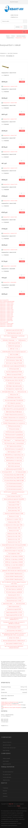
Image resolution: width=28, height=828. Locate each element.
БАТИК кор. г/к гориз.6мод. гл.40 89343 (14, 559)
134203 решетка (22, 340)
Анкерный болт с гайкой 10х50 (8, 105)
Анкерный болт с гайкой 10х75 (8, 121)
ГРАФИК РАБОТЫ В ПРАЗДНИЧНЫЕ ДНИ (9, 702)
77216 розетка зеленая (14, 429)
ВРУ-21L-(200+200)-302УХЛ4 (14, 567)
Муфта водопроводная (14, 606)
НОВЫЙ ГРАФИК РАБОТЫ (6, 703)
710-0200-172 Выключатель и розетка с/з (14, 420)
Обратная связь (6, 780)
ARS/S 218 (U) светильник (14, 463)
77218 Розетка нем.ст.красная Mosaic (14, 431)
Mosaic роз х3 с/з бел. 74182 (14, 533)
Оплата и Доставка (7, 777)
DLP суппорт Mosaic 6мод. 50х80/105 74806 (14, 480)
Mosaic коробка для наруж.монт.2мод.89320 (14, 499)
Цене (9, 53)
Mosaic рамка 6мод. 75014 (14, 510)
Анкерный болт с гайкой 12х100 (9, 154)
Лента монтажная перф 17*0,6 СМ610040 (14, 400)
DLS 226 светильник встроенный (14, 486)
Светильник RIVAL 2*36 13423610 (14, 630)
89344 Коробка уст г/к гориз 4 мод (14, 457)
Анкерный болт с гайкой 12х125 (9, 170)
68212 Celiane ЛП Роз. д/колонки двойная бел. (14, 409)
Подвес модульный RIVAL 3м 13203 (14, 615)
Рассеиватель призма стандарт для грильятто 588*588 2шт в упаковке (14, 623)
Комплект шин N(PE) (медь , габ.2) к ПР (14, 586)
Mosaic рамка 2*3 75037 (14, 504)
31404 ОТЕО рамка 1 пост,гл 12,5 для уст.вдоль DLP (14, 351)
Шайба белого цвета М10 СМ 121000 (14, 330)
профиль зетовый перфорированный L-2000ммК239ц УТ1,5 (14, 618)
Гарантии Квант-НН (7, 763)
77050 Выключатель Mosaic (14, 426)
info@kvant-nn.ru (4, 725)
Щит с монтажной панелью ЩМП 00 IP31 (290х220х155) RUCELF (14, 647)
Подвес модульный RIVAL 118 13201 (14, 612)
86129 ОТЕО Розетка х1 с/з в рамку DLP (14, 449)
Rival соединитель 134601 (14, 553)
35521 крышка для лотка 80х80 (14, 357)
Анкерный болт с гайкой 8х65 (8, 285)
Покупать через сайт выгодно (9, 747)
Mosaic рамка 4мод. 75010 (14, 507)
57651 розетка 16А (21, 391)
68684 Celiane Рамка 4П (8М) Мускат (14, 411)
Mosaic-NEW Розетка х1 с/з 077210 (14, 547)
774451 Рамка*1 (7, 440)
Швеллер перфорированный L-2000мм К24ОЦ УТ (14, 640)
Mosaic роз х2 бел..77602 (14, 522)
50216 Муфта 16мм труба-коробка (14, 386)
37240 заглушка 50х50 (14, 368)
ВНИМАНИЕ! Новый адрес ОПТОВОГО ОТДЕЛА (11, 704)
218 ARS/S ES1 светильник (14, 346)
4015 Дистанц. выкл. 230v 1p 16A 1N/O (14, 380)
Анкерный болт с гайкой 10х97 (8, 138)
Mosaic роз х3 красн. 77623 (14, 527)
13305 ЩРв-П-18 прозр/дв (8, 340)
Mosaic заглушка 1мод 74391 (14, 496)
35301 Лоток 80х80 (14, 354)
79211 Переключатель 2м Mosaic (14, 446)
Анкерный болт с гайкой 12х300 (9, 203)
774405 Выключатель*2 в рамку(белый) (14, 437)
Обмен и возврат (6, 758)
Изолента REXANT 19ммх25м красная (14, 579)
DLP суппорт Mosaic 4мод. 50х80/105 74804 (14, 477)
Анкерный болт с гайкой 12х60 (8, 219)
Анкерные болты (10, 37)
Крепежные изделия (21, 36)
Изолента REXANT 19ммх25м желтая (14, 573)
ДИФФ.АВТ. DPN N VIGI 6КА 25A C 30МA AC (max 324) (14, 570)
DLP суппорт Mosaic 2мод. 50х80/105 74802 (14, 474)
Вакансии (5, 790)
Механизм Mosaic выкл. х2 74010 (14, 597)
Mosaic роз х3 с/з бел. (14, 530)
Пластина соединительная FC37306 (14, 371)
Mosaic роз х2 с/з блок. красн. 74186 (14, 524)
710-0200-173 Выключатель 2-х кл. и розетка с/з (14, 423)
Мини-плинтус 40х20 (7, 603)
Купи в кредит (6, 761)
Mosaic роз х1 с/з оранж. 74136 (14, 519)
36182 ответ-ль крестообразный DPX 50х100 (14, 366)
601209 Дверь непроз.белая (14, 397)
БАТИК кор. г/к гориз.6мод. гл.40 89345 (14, 562)
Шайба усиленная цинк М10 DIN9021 (14, 469)
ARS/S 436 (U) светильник (14, 466)
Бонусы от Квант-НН (7, 742)
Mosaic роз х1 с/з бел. (14, 516)
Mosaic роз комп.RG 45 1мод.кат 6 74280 (14, 513)
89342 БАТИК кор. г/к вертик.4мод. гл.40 (14, 454)
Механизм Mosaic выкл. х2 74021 (14, 600)
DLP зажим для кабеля (21, 471)
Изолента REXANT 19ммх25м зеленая (14, 576)
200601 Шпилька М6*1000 (14, 343)
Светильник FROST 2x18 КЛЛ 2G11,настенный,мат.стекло (14, 627)
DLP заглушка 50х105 (7, 471)
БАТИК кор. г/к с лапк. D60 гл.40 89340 (14, 565)
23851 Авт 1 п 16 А (14, 348)
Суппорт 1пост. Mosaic (14, 637)
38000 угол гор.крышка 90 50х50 (14, 374)
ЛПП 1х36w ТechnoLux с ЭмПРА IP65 (14, 589)
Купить (22, 81)
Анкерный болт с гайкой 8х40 (8, 268)
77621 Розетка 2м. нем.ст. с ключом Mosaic (14, 443)
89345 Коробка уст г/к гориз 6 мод (14, 460)
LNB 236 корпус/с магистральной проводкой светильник (14, 492)
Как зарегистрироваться (8, 771)
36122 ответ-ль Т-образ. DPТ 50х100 (14, 363)
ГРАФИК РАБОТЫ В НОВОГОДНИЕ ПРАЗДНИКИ (11, 707)
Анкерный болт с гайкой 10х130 (9, 89)
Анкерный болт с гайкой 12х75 (8, 236)
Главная (8, 36)
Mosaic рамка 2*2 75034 (14, 502)
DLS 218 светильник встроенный (14, 483)
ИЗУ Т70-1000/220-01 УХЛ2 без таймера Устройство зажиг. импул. (14, 583)
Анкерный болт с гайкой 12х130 (9, 187)
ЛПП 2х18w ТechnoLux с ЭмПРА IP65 (14, 592)
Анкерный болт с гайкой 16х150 (9, 252)
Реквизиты (5, 796)
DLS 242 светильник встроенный (14, 489)
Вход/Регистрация (14, 1)
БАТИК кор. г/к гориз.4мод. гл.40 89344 (14, 556)
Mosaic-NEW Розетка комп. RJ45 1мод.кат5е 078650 (14, 545)
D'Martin (18, 806)
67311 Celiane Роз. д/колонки (14, 403)
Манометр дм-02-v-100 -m (14, 595)
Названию (15, 53)
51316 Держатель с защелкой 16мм (14, 388)
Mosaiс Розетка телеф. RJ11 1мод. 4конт (14, 550)
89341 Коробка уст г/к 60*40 (14, 451)
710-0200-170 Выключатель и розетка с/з (14, 414)
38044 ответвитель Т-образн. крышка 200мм (14, 377)
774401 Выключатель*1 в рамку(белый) (14, 434)
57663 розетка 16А (14, 394)
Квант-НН (11, 803)
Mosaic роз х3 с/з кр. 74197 (14, 539)
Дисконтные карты (7, 745)
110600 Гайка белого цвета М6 (14, 333)
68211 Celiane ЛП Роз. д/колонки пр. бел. (14, 406)
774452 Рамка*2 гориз (19, 440)
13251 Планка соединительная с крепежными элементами (14, 336)
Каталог (13, 36)
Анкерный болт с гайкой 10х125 (9, 72)
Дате (11, 53)
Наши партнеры (6, 750)
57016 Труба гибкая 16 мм (8, 391)
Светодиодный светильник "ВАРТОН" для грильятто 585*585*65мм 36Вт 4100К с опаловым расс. (14, 634)
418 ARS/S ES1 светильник (14, 383)
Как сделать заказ (7, 774)
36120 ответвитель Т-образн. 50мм (14, 360)
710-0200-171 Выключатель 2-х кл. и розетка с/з (14, 417)
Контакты (5, 793)
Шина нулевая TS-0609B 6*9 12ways (14, 643)
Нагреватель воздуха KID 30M (14, 609)
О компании (5, 788)
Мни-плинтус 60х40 (20, 603)
